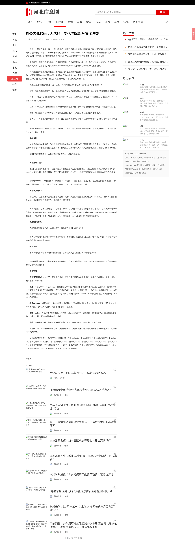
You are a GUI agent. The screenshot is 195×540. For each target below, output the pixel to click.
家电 (89, 22)
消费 (107, 22)
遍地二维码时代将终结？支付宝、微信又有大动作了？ (147, 61)
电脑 (79, 22)
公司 (70, 22)
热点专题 (138, 22)
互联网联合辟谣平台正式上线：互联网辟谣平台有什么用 (147, 54)
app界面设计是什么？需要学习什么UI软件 (146, 39)
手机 (49, 22)
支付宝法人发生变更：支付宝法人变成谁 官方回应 (147, 69)
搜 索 (162, 12)
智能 (126, 22)
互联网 (60, 22)
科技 (116, 22)
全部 (30, 22)
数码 (39, 22)
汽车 (98, 22)
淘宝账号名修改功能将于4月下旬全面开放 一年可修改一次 (147, 46)
